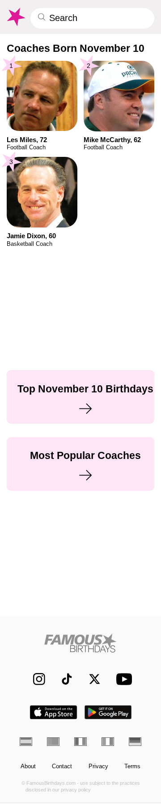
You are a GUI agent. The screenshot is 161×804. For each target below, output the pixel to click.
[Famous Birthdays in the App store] (53, 712)
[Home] (81, 642)
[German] (135, 741)
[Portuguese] (53, 741)
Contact (62, 766)
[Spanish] (26, 741)
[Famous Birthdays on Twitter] (90, 679)
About (28, 766)
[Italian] (108, 741)
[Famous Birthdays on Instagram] (35, 679)
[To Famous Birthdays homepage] (15, 17)
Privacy (98, 766)
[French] (80, 741)
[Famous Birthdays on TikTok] (63, 679)
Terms (132, 766)
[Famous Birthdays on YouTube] (122, 679)
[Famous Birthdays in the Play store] (108, 712)
